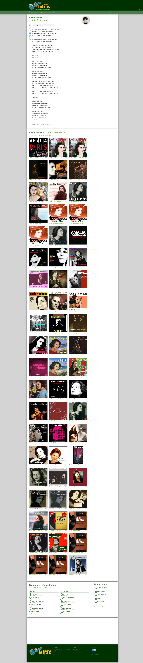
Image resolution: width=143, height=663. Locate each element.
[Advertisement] (105, 141)
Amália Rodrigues (38, 20)
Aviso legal (76, 649)
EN (141, 9)
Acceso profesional (95, 654)
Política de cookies (77, 650)
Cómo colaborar (58, 651)
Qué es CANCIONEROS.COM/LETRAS (62, 649)
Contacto (57, 650)
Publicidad (75, 651)
